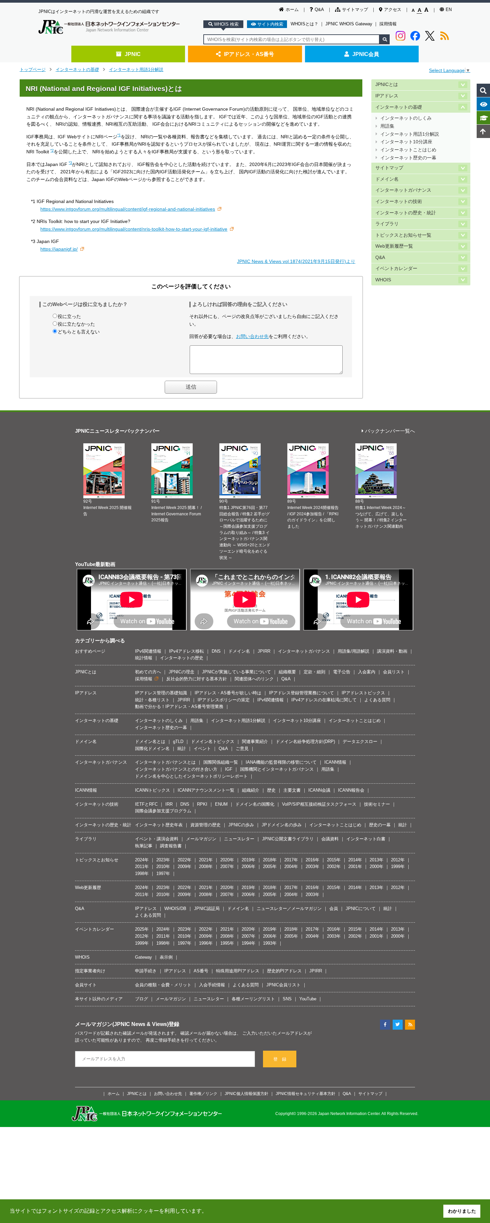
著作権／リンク (203, 1093)
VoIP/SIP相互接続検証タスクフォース (319, 804)
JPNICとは (386, 84)
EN (449, 9)
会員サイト (86, 984)
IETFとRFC (146, 804)
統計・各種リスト (152, 699)
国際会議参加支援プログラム (163, 810)
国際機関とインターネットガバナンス (277, 769)
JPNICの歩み (241, 824)
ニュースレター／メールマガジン (289, 908)
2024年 (142, 859)
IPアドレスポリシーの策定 (224, 699)
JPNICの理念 (181, 671)
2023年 (163, 859)
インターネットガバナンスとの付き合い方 (176, 769)
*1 (119, 135)
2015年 (334, 859)
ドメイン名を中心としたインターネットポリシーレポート (191, 776)
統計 (181, 748)
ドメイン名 (387, 179)
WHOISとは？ (304, 23)
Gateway (143, 957)
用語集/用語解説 (353, 651)
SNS (287, 998)
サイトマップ (355, 9)
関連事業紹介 (255, 741)
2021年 (206, 859)
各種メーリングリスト (253, 998)
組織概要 (287, 671)
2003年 (312, 866)
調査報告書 (171, 845)
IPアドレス (386, 95)
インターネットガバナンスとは (165, 762)
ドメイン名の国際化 (254, 804)
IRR (169, 804)
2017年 (291, 859)
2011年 (142, 866)
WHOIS (383, 279)
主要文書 (292, 790)
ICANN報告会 (351, 790)
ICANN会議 (319, 790)
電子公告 (341, 671)
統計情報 (143, 657)
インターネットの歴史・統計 (405, 212)
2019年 (248, 859)
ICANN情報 (335, 762)
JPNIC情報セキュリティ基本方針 (305, 1093)
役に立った (69, 316)
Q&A (319, 9)
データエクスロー (360, 741)
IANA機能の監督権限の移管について (281, 762)
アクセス (392, 9)
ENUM (221, 804)
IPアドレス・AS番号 (249, 54)
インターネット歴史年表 (159, 824)
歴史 (271, 790)
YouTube (307, 998)
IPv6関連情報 (148, 651)
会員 (333, 908)
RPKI (202, 804)
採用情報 (388, 23)
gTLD (178, 741)
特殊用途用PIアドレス (237, 970)
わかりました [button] (462, 1211)
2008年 (206, 866)
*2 (52, 150)
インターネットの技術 (398, 201)
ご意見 (242, 748)
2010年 (163, 866)
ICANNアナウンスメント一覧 (206, 790)
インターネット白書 (365, 838)
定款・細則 (314, 671)
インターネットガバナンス (403, 190)
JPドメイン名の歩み (282, 824)
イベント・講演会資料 (156, 838)
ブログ (141, 998)
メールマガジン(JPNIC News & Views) (122, 1024)
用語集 (387, 126)
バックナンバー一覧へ (390, 431)
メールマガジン (201, 838)
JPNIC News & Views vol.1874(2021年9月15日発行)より (296, 261)
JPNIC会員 (365, 54)
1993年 (270, 943)
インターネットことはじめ (408, 149)
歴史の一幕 (380, 824)
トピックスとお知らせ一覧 (403, 235)
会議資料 (330, 838)
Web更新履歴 (88, 887)
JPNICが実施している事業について (236, 671)
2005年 (270, 866)
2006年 (248, 866)
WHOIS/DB (175, 908)
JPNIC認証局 (207, 908)
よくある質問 (377, 699)
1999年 (398, 866)
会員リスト (394, 671)
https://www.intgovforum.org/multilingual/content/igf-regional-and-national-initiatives (127, 209)
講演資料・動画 (392, 651)
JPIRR (264, 651)
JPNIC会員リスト (283, 984)
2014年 (355, 859)
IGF (228, 769)
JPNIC (133, 54)
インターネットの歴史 (181, 657)
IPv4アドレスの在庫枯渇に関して (324, 699)
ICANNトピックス (152, 790)
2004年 (291, 866)
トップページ (33, 69)
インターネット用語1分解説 (136, 69)
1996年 (206, 943)
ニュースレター (239, 838)
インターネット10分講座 (406, 141)
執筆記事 (143, 845)
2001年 (355, 866)
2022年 (184, 859)
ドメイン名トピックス (212, 741)
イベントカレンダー (396, 268)
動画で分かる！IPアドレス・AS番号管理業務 (179, 706)
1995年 (227, 943)
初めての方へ (148, 671)
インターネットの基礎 (77, 69)
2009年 (184, 866)
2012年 (398, 859)
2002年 (334, 866)
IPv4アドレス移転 (186, 651)
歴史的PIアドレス (284, 970)
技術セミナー (377, 804)
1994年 (248, 943)
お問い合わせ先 (252, 336)
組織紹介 (250, 790)
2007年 (227, 866)
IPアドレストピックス (363, 692)
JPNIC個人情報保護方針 (246, 1093)
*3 (70, 163)
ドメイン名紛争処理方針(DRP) (305, 741)
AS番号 (201, 970)
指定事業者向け (90, 970)
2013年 (376, 859)
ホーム (292, 9)
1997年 (163, 873)
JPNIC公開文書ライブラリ (288, 838)
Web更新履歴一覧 (394, 246)
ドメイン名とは (150, 741)
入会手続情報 (212, 984)
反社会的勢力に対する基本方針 (196, 678)
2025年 (142, 929)
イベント (202, 748)
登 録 (279, 1059)
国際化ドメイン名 (152, 748)
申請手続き (146, 970)
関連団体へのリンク (254, 678)
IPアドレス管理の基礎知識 (161, 692)
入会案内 (366, 671)
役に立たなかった (76, 324)
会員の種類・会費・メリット (163, 984)
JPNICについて (361, 908)
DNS (216, 651)
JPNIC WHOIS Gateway (348, 23)
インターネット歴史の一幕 (408, 157)
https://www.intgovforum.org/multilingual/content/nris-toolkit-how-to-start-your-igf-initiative (133, 229)
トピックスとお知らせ (96, 859)
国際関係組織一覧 (220, 762)
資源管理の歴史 (205, 824)
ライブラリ (387, 223)
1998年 (142, 873)
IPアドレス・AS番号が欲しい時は (228, 692)
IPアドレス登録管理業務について (301, 692)
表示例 (166, 957)
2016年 (312, 859)
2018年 (270, 859)
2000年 (376, 866)
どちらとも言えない (79, 331)
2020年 (227, 859)
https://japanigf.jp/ (59, 249)
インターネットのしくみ (406, 118)
